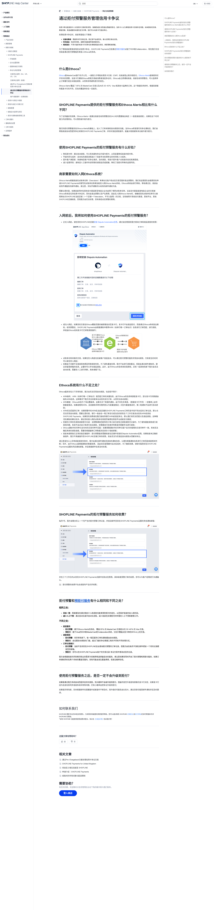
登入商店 (207, 3)
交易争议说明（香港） (18, 80)
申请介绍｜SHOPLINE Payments (75, 772)
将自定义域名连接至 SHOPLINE (75, 768)
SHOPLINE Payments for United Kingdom (79, 764)
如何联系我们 (169, 71)
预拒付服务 (120, 49)
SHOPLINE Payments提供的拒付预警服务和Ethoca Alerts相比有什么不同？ (178, 23)
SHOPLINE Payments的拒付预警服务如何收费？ (177, 52)
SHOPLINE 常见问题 (60, 11)
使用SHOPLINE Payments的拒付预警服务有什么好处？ (177, 30)
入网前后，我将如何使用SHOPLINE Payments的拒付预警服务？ (177, 41)
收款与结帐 (77, 11)
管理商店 (67, 11)
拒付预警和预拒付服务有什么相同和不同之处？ (178, 59)
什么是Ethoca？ (170, 18)
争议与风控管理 (107, 11)
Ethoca (62, 75)
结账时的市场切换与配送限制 (73, 776)
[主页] (15, 3)
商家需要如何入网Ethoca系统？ (176, 36)
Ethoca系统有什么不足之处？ (175, 47)
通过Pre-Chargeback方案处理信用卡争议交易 (80, 760)
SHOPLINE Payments (91, 11)
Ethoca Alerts (144, 75)
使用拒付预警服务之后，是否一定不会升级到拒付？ (178, 65)
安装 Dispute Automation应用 (105, 222)
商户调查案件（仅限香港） (19, 97)
